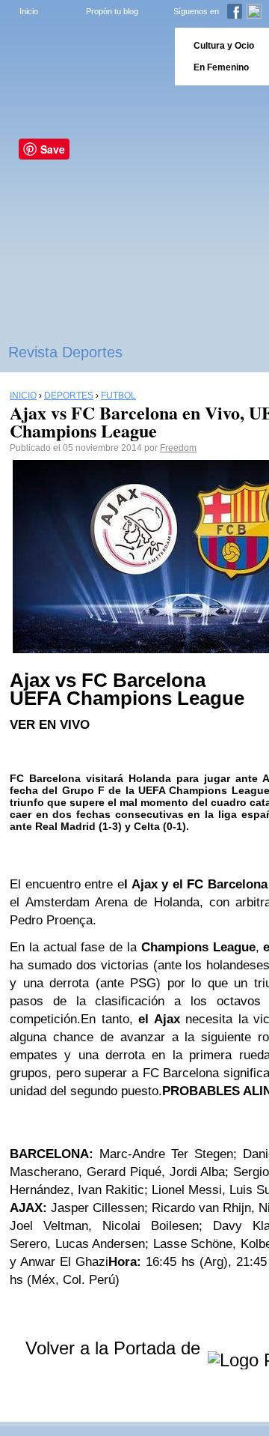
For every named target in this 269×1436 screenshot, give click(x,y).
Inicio (28, 11)
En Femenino (221, 67)
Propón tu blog (112, 11)
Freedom (178, 448)
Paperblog (82, 56)
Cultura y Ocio (224, 45)
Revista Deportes (65, 352)
